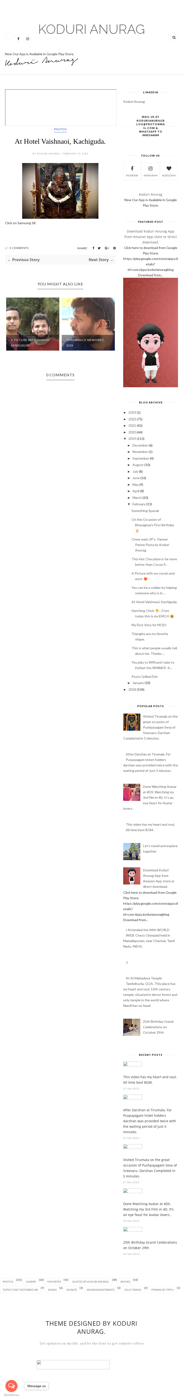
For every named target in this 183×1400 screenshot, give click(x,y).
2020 (132, 432)
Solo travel (133, 1289)
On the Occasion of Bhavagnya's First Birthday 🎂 (153, 524)
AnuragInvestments (101, 1289)
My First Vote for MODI (149, 625)
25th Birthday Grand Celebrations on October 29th (158, 1026)
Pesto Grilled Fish (145, 677)
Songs (52, 1289)
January (138, 683)
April (135, 491)
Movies (125, 1281)
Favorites (54, 1281)
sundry (31, 1281)
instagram (151, 175)
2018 (132, 689)
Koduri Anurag (91, 29)
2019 (132, 439)
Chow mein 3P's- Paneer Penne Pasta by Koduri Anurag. (150, 544)
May (135, 484)
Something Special (145, 511)
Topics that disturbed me (20, 1289)
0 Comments (19, 248)
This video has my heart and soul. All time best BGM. (150, 1080)
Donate (71, 1289)
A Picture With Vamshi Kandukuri (30, 343)
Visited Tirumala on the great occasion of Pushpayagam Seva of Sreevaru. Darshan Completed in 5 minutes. (150, 727)
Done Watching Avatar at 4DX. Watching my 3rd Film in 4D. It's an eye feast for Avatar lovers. (150, 797)
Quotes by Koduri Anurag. (90, 1281)
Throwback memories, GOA (85, 343)
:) (127, 962)
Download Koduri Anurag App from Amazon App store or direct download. (150, 236)
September (140, 458)
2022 (132, 419)
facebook (132, 175)
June (136, 478)
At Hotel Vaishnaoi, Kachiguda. (154, 602)
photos (60, 129)
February (139, 504)
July (135, 471)
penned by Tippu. (162, 1289)
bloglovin (169, 175)
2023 (132, 412)
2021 (132, 425)
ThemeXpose (10, 1397)
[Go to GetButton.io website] (11, 1395)
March (137, 498)
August (138, 465)
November (140, 452)
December (140, 445)
